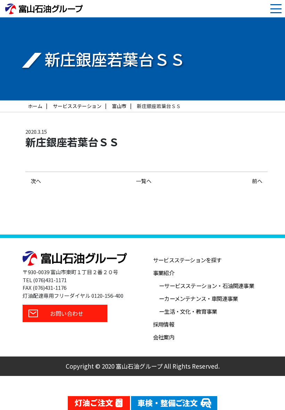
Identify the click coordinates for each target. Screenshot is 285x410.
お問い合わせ (66, 313)
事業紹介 (163, 273)
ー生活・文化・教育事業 (188, 311)
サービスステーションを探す (187, 260)
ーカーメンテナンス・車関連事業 (198, 298)
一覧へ (144, 180)
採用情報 (163, 324)
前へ (257, 180)
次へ (36, 180)
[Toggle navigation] (276, 8)
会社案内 (163, 337)
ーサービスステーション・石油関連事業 (206, 285)
